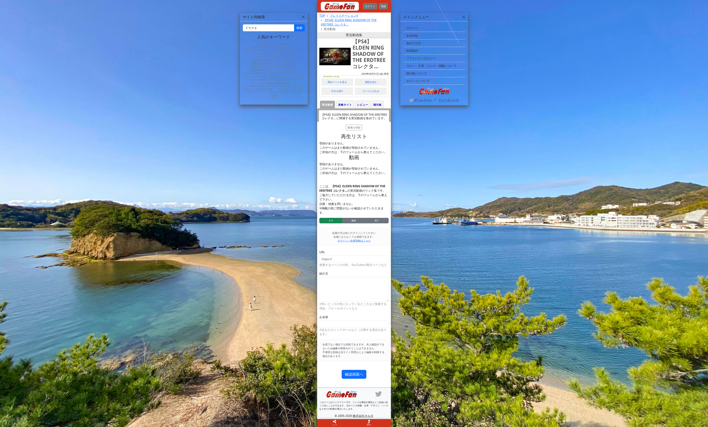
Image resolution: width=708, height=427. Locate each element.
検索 (299, 28)
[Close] (464, 17)
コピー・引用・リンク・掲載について (431, 66)
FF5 (270, 89)
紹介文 (323, 273)
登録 (383, 6)
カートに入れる (370, 91)
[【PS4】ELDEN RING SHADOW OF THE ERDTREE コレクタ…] (335, 56)
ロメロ (297, 89)
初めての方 (413, 43)
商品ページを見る (337, 82)
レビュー (362, 104)
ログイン (370, 6)
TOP (322, 16)
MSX (274, 95)
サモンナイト (283, 57)
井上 (274, 76)
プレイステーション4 (344, 16)
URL (322, 252)
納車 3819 (259, 70)
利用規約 (412, 51)
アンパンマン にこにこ (261, 50)
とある (297, 76)
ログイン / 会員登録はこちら (354, 240)
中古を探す (337, 91)
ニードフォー (262, 57)
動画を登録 (354, 127)
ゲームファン (423, 100)
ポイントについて (418, 81)
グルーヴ (289, 63)
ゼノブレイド (266, 44)
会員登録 (412, 36)
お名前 (323, 317)
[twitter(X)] (378, 394)
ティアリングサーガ (281, 70)
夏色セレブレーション (265, 63)
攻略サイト (345, 104)
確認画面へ (354, 374)
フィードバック (448, 100)
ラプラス (283, 89)
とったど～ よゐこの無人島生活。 (273, 83)
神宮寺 (283, 44)
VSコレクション (289, 50)
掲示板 (377, 104)
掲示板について (416, 73)
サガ (285, 76)
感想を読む (371, 82)
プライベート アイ (255, 76)
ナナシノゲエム (254, 89)
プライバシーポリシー (421, 58)
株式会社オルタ (363, 416)
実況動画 (327, 104)
